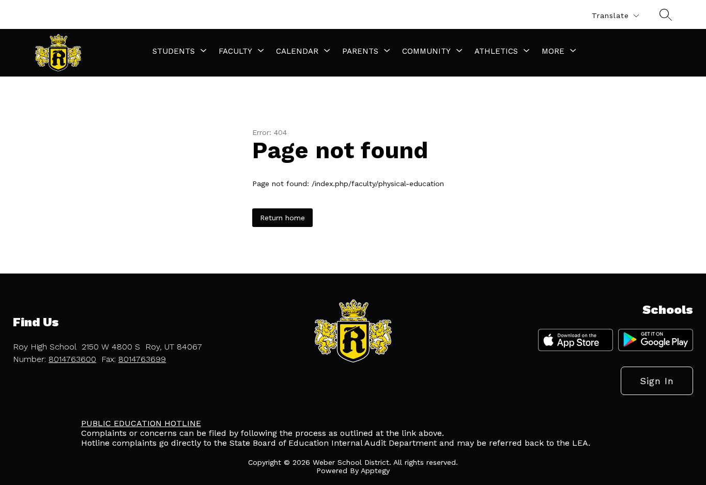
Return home (282, 218)
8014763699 (142, 359)
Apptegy (375, 470)
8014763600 (72, 359)
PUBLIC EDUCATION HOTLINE (141, 423)
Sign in (657, 380)
